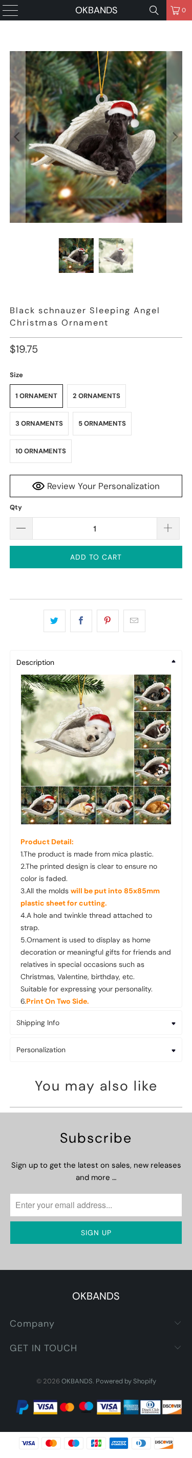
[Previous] (17, 137)
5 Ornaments (102, 423)
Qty (16, 507)
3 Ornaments (39, 423)
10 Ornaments (40, 451)
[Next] (174, 137)
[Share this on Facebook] (81, 621)
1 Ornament (36, 395)
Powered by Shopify (126, 1381)
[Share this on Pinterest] (108, 621)
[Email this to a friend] (134, 621)
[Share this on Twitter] (55, 621)
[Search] (154, 10)
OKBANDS (96, 10)
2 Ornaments (96, 395)
